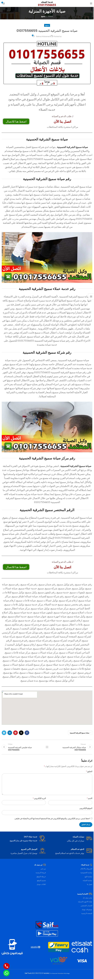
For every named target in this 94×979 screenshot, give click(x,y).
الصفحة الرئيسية (86, 913)
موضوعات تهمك (87, 909)
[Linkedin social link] (9, 732)
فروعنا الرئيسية (41, 872)
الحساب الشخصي (86, 906)
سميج (43, 16)
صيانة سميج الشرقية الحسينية (79, 733)
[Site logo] (47, 3)
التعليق (89, 771)
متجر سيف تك (87, 898)
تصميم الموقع (41, 880)
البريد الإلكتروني (39, 798)
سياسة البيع (88, 876)
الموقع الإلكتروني (85, 808)
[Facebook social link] (27, 732)
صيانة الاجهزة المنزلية (85, 902)
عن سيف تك (38, 865)
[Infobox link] (70, 839)
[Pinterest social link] (15, 732)
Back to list (47, 747)
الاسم (89, 798)
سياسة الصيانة (87, 880)
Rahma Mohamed (43, 36)
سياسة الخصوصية (86, 872)
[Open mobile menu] (91, 3)
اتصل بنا (89, 884)
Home (50, 16)
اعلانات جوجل (41, 884)
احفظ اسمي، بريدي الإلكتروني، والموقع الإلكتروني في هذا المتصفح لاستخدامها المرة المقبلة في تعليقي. (52, 818)
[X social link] (21, 732)
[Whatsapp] (6, 973)
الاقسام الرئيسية (82, 894)
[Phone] (6, 966)
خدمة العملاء (85, 865)
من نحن (43, 869)
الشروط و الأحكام (86, 869)
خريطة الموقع (41, 876)
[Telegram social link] (4, 732)
